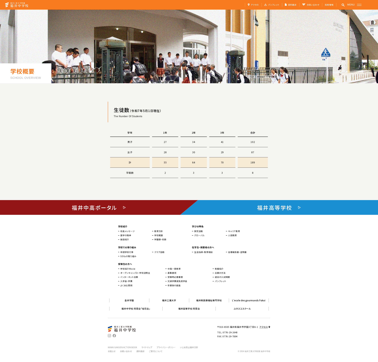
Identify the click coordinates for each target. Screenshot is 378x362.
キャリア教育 (234, 231)
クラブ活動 (159, 252)
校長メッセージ (127, 231)
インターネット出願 (129, 277)
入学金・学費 (126, 281)
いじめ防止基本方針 (189, 347)
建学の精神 (125, 235)
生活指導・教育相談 (203, 252)
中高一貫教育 (174, 268)
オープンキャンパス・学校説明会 (135, 273)
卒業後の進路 (174, 285)
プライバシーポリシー (166, 347)
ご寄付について (156, 351)
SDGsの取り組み (128, 256)
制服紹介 (219, 268)
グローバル (199, 235)
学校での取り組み (127, 247)
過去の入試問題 (222, 277)
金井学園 (129, 300)
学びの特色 (198, 226)
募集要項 (172, 273)
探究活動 (198, 231)
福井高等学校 (274, 207)
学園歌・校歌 (160, 239)
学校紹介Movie (127, 268)
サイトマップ (146, 347)
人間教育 (232, 235)
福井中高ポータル (94, 207)
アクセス (255, 4)
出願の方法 (220, 273)
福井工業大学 (169, 300)
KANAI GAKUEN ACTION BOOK (122, 347)
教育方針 (158, 231)
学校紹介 (261, 76)
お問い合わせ (313, 4)
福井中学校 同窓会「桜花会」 (136, 308)
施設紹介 (124, 239)
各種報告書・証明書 (237, 252)
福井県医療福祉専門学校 (209, 300)
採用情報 (329, 4)
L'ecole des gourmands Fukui (248, 300)
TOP (252, 76)
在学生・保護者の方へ (203, 247)
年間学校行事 (126, 252)
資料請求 (292, 4)
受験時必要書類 (175, 277)
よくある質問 (126, 285)
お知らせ (111, 351)
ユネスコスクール (242, 308)
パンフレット (273, 4)
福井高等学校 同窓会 (189, 308)
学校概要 (158, 235)
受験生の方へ (125, 263)
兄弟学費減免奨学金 (177, 281)
